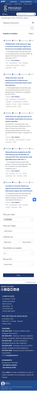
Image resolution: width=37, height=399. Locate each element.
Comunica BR (13, 1)
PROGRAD (8, 40)
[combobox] (18, 220)
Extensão (25, 101)
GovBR (3, 1)
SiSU (14, 175)
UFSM (14, 67)
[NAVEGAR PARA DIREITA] (35, 1)
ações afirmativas (13, 63)
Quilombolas (9, 67)
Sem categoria (15, 60)
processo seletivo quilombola (12, 65)
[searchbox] (13, 219)
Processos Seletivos (20, 139)
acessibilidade (12, 99)
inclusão (14, 104)
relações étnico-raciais (11, 106)
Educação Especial (17, 101)
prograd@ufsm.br (12, 355)
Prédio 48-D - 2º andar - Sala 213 (12, 321)
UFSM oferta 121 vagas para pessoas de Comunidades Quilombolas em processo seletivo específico (18, 118)
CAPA (20, 63)
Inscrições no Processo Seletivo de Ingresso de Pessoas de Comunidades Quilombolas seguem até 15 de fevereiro (18, 188)
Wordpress (29, 387)
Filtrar (18, 275)
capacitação (8, 101)
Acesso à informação (26, 1)
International (18, 4)
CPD (10, 389)
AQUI (8, 372)
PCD (17, 173)
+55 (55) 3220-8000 (8, 311)
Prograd (23, 65)
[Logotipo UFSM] (5, 8)
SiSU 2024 (19, 175)
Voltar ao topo (31, 282)
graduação (25, 63)
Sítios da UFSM (28, 4)
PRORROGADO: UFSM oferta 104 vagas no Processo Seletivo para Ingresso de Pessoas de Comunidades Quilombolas (18, 46)
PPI (20, 173)
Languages (8, 4)
